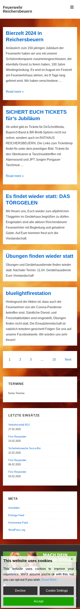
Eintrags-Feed (16, 515)
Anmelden (14, 507)
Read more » (15, 91)
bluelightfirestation (28, 293)
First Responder (17, 436)
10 (54, 359)
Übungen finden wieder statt (39, 256)
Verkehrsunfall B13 (19, 424)
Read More (49, 579)
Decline (20, 590)
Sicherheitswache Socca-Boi (24, 448)
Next (68, 359)
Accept (38, 601)
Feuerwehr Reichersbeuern (17, 9)
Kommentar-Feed (18, 522)
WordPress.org (16, 529)
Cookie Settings (57, 590)
